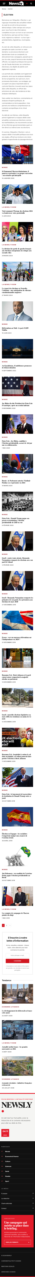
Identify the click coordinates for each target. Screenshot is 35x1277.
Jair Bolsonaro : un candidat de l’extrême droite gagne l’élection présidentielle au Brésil (17, 875)
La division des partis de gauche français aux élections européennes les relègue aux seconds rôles (17, 250)
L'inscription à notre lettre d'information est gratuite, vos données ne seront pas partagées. (17, 968)
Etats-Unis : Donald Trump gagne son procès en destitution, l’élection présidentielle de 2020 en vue (15, 520)
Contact (17, 1208)
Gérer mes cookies (8, 1272)
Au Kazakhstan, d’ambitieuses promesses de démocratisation (17, 366)
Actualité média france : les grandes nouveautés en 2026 (15, 1048)
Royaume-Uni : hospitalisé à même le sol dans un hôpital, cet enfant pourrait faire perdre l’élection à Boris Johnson (16, 756)
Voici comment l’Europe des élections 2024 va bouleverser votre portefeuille (17, 212)
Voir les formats (17, 1242)
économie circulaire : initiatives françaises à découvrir (17, 1084)
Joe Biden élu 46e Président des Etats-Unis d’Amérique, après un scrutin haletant (17, 404)
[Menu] (4, 3)
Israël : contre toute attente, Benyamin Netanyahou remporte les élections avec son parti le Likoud (17, 560)
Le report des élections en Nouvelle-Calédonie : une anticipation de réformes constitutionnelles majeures (16, 290)
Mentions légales (7, 1266)
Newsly (4, 9)
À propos (17, 1193)
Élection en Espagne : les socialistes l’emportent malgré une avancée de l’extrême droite (14, 835)
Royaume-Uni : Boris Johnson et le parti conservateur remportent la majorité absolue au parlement (16, 677)
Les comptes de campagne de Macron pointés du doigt (15, 914)
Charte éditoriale (17, 1203)
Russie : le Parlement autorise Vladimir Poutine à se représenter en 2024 (16, 481)
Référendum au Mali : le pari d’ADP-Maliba (15, 329)
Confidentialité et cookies (11, 1261)
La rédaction (17, 1198)
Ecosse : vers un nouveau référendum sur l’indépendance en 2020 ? (17, 638)
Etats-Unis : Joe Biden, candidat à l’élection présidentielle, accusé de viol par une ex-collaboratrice (17, 443)
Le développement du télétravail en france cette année (17, 1011)
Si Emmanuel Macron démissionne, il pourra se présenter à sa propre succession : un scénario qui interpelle (17, 173)
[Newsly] (18, 3)
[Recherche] (31, 3)
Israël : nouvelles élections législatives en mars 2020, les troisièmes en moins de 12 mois (16, 716)
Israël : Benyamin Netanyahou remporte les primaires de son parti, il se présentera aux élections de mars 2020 (17, 599)
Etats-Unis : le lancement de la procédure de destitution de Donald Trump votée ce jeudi (17, 796)
